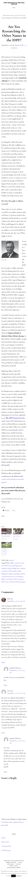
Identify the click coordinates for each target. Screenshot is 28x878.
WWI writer (5, 582)
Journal (11, 560)
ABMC (12, 563)
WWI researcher (19, 579)
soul (7, 579)
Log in (3, 838)
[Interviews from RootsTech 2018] (18, 531)
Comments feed (6, 846)
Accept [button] (13, 875)
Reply (3, 662)
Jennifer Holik (16, 571)
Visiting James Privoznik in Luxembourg (4, 550)
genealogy (15, 566)
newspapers (19, 576)
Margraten (4, 574)
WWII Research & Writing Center (14, 3)
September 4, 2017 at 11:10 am (16, 693)
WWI (11, 579)
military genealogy (14, 574)
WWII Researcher (19, 582)
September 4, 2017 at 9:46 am (16, 601)
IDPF (9, 571)
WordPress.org (5, 850)
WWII (12, 582)
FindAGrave (8, 566)
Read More (19, 875)
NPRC (3, 579)
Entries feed (5, 842)
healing (14, 568)
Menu (14, 7)
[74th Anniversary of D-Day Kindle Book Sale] (6, 531)
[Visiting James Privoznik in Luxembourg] (6, 545)
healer (9, 568)
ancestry (17, 563)
